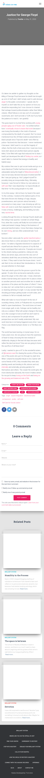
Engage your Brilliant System (30, 746)
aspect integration (17, 396)
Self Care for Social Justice (11, 403)
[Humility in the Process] (22, 549)
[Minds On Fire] (10, 3)
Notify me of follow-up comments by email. (17, 488)
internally (5, 367)
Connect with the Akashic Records (17, 762)
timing (9, 231)
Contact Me (29, 768)
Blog (12, 768)
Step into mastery (10, 746)
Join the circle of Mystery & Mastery (22, 757)
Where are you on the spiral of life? (22, 736)
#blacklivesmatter (31, 172)
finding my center (32, 156)
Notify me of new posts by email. (14, 492)
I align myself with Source (28, 388)
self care (5, 186)
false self (5, 207)
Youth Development (34, 392)
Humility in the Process (16, 575)
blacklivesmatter (29, 396)
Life (22, 392)
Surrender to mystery (29, 741)
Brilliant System (10, 572)
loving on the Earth (23, 375)
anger (4, 102)
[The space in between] (22, 615)
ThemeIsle (29, 773)
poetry (14, 399)
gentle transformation (32, 238)
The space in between (15, 641)
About (20, 768)
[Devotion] (22, 680)
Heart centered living (10, 388)
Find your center (12, 741)
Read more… (24, 589)
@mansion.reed (9, 353)
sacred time (9, 213)
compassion (6, 399)
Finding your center (33, 384)
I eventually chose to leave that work (19, 129)
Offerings (35, 762)
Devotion (9, 706)
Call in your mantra (22, 752)
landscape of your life (10, 392)
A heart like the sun (17, 384)
